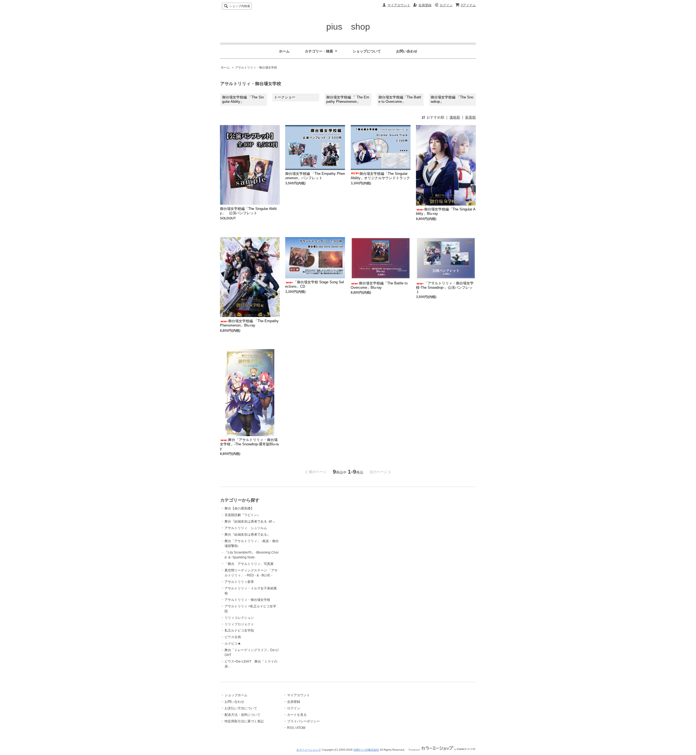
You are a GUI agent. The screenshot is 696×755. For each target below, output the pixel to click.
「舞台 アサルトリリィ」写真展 (249, 564)
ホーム (284, 51)
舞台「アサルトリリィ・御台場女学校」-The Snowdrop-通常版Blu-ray (249, 444)
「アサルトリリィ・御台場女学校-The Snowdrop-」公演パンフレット (445, 287)
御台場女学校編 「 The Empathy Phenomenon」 (347, 99)
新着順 (470, 117)
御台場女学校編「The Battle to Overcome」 (399, 99)
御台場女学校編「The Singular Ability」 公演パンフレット (248, 211)
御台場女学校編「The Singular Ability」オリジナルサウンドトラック (380, 176)
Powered (415, 749)
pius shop (348, 27)
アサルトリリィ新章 (239, 582)
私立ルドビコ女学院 (239, 630)
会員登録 (424, 5)
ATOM (300, 728)
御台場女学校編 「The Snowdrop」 (452, 99)
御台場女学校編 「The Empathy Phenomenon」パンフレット (315, 176)
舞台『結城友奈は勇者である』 (247, 534)
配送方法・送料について (242, 715)
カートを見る (297, 715)
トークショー (284, 97)
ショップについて (367, 51)
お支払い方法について (241, 708)
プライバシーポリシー (303, 721)
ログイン (446, 5)
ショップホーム (236, 695)
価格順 (454, 117)
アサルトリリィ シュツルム (246, 528)
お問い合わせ (406, 51)
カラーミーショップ (308, 749)
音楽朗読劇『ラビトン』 (242, 515)
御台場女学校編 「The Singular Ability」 (243, 99)
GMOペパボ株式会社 (366, 749)
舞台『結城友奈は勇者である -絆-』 (250, 521)
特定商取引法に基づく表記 (244, 721)
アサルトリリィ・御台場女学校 (256, 67)
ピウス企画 (233, 637)
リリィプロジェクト (239, 624)
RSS (290, 728)
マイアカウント (398, 5)
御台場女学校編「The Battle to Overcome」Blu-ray (379, 285)
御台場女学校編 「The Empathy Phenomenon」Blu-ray (249, 323)
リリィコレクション (239, 618)
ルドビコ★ (233, 643)
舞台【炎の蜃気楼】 (239, 508)
